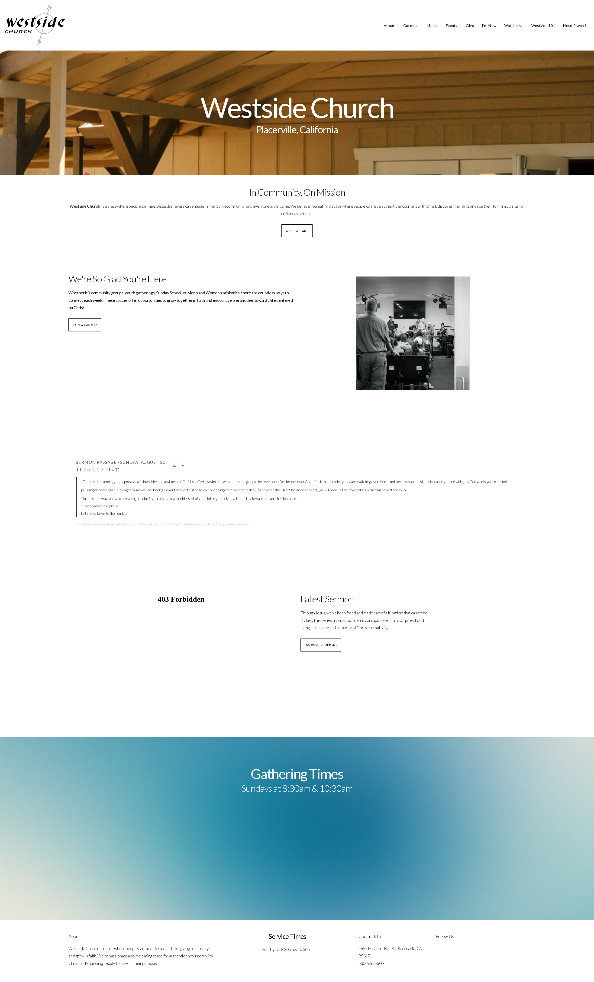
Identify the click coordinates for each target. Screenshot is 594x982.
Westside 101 (543, 25)
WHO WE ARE (297, 231)
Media (432, 25)
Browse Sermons (320, 645)
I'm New (489, 25)
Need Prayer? (575, 25)
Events (452, 25)
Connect (411, 25)
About (390, 25)
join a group (84, 325)
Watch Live (513, 25)
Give (470, 25)
